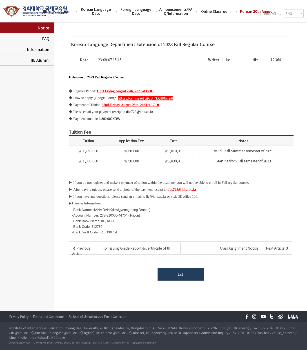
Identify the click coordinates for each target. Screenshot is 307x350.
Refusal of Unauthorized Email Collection (98, 316)
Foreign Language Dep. (135, 11)
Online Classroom (216, 11)
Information (38, 49)
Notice (43, 28)
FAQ (45, 38)
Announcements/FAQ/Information (175, 11)
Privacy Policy (19, 316)
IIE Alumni (40, 60)
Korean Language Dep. (96, 11)
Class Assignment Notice (239, 248)
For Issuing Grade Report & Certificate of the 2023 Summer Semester (138, 248)
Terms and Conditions (49, 316)
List (180, 274)
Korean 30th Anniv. (256, 11)
